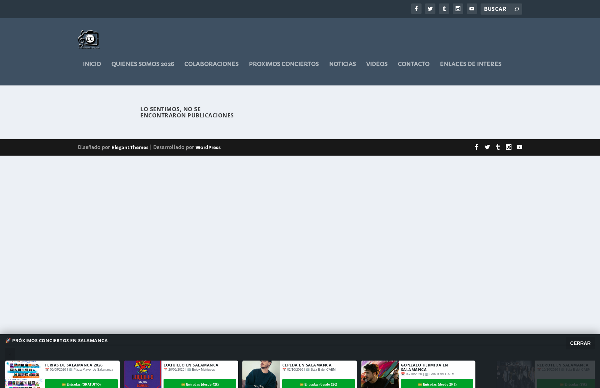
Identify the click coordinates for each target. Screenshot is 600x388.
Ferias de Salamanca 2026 (74, 365)
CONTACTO (414, 64)
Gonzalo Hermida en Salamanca (424, 367)
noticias (342, 64)
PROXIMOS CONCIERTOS (284, 64)
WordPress (208, 147)
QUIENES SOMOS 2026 (142, 64)
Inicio (92, 64)
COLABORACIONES (211, 64)
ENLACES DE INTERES (470, 64)
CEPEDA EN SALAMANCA (307, 365)
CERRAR (580, 343)
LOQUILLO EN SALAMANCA (191, 365)
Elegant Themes (130, 147)
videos (377, 64)
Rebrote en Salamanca (545, 365)
